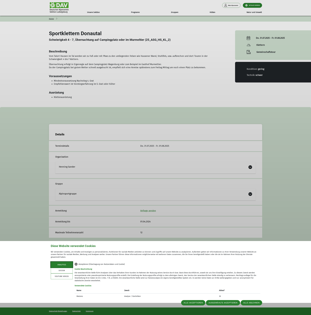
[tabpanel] (167, 280)
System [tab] (62, 270)
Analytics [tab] (61, 265)
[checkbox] (167, 264)
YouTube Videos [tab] (62, 276)
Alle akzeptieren (193, 303)
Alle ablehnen (251, 303)
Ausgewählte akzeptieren (223, 303)
